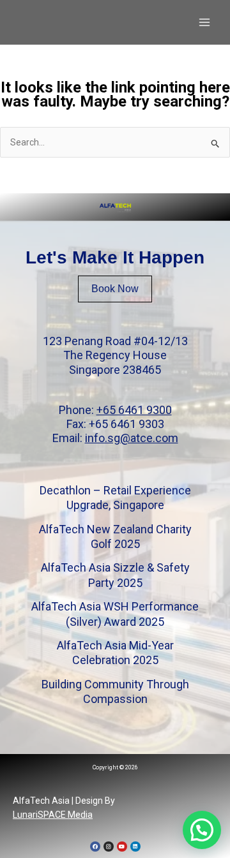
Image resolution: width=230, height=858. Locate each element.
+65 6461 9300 (134, 410)
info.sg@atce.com (131, 438)
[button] (202, 830)
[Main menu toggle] (204, 23)
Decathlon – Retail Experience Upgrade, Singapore (115, 498)
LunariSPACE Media (53, 815)
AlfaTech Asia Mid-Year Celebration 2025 (115, 653)
